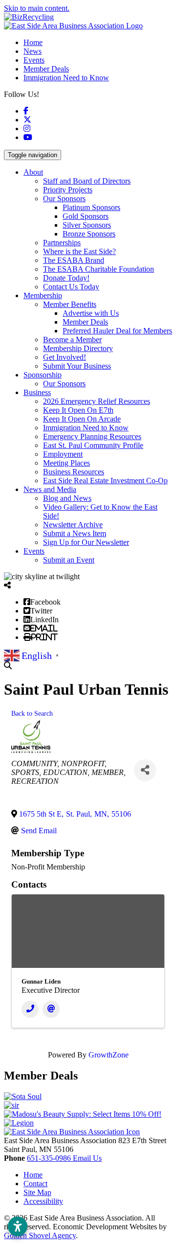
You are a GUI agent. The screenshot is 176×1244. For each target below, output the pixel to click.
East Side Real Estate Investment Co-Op (105, 480)
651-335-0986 (50, 1158)
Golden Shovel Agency (40, 1235)
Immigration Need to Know (66, 77)
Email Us (87, 1158)
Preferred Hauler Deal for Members (117, 331)
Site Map (37, 1192)
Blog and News (67, 498)
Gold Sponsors (86, 216)
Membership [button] (42, 295)
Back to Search (32, 713)
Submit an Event (68, 560)
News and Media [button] (49, 489)
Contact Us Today (71, 286)
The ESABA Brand (73, 260)
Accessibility (43, 1201)
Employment (63, 454)
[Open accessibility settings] (17, 1226)
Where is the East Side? (79, 251)
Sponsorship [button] (42, 375)
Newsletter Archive (73, 524)
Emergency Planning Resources (92, 436)
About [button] (33, 172)
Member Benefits (69, 304)
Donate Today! (66, 278)
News (32, 51)
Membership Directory (78, 348)
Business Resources (73, 472)
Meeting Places (66, 463)
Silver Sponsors (87, 225)
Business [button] (37, 392)
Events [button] (33, 551)
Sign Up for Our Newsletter (86, 542)
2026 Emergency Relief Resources (96, 401)
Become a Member (72, 339)
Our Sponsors (64, 198)
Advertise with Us (91, 313)
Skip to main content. (36, 8)
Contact (35, 1183)
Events (33, 60)
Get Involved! (64, 357)
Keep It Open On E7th (78, 410)
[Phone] (30, 1009)
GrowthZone (108, 1055)
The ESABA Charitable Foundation (98, 269)
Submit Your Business (77, 366)
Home (33, 42)
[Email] (51, 1009)
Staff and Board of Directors (87, 181)
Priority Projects (67, 190)
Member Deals (46, 69)
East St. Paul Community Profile (93, 445)
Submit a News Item (74, 533)
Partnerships (62, 242)
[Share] (145, 770)
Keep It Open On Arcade (82, 419)
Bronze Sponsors (89, 234)
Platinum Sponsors (91, 207)
